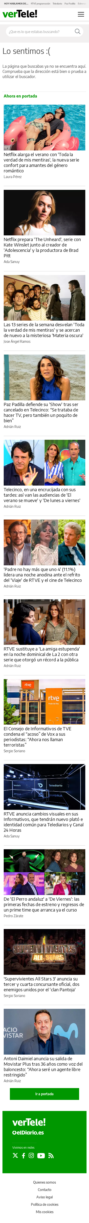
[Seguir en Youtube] (41, 1155)
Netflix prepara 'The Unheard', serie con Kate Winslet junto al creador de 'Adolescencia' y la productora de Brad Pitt (42, 247)
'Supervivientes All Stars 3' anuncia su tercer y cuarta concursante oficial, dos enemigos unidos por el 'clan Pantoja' (41, 984)
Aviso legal (44, 1197)
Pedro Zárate (13, 916)
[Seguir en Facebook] (23, 1155)
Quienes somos (44, 1182)
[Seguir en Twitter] (15, 1155)
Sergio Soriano (14, 751)
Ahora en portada (20, 96)
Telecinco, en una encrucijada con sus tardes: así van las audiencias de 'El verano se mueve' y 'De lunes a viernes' (42, 495)
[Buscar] (77, 31)
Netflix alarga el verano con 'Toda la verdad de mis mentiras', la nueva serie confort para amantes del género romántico (41, 162)
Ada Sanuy (12, 262)
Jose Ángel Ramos (17, 341)
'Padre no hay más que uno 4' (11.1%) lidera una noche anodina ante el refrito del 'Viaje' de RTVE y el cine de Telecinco (43, 574)
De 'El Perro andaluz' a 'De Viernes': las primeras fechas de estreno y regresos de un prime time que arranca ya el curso (44, 904)
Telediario (57, 3)
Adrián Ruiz (12, 426)
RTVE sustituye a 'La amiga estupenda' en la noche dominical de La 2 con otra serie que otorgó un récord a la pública (42, 654)
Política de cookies (44, 1204)
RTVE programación (40, 3)
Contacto (44, 1190)
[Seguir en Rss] (51, 1155)
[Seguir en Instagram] (31, 1155)
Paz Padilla (70, 3)
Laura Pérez (13, 177)
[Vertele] (28, 1122)
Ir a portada (44, 1094)
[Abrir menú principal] (81, 14)
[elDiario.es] (28, 1132)
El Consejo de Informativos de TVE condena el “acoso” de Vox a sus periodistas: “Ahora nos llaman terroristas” (37, 737)
